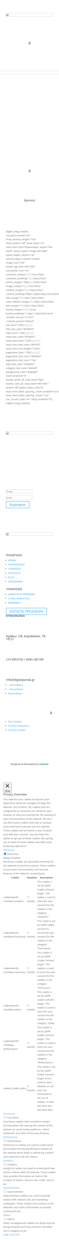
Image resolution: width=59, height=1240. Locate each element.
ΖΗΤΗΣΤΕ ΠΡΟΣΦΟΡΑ (26, 611)
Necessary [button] (9, 850)
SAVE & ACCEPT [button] (11, 1234)
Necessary (13, 853)
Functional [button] (9, 1113)
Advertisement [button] (11, 1187)
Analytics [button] (8, 1160)
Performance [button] (10, 1137)
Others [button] (7, 1215)
